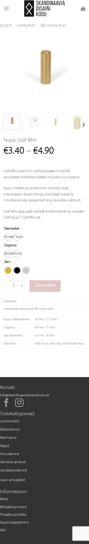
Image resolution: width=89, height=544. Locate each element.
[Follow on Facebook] (6, 403)
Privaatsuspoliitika (13, 515)
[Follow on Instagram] (19, 403)
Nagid (4, 446)
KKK (3, 530)
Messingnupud (53, 26)
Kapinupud (26, 26)
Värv (7, 262)
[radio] (8, 237)
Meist (4, 499)
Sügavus (10, 245)
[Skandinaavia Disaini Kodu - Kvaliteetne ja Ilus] (44, 8)
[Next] (78, 69)
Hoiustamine (9, 454)
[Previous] (11, 69)
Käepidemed (9, 430)
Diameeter (11, 229)
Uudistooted (9, 421)
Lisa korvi (45, 285)
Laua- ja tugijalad (12, 480)
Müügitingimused (13, 507)
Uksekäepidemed (13, 470)
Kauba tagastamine (14, 523)
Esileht (6, 26)
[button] (6, 8)
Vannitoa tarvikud (13, 462)
